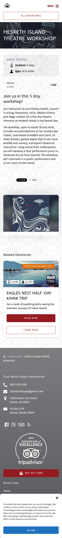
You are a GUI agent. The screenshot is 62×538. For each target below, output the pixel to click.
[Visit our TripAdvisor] (21, 425)
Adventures (15, 356)
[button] (57, 498)
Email (34, 180)
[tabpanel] (31, 213)
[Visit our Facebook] (7, 425)
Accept (31, 530)
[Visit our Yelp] (28, 425)
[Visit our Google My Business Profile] (13, 425)
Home (6, 490)
